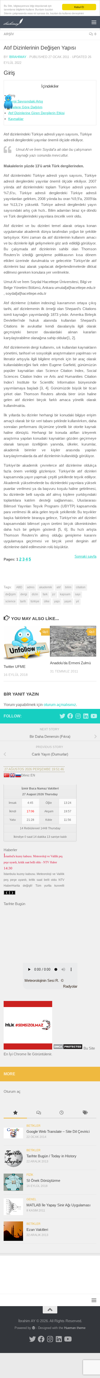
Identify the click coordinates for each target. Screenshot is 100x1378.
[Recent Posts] (61, 1113)
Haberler (10, 850)
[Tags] (85, 1113)
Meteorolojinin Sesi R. (42, 980)
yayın (67, 601)
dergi (23, 594)
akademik (45, 587)
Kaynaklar (16, 119)
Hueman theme (74, 1328)
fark (45, 594)
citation (80, 587)
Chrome (20, 1054)
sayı (77, 594)
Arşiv (9, 34)
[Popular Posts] (15, 1113)
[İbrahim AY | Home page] (17, 22)
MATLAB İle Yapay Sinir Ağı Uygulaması (58, 1205)
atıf (58, 587)
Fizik (29, 1174)
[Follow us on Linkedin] (86, 716)
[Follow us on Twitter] (62, 716)
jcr (53, 594)
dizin (35, 594)
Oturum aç (12, 1091)
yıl (77, 601)
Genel (31, 1199)
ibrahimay (17, 57)
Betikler (33, 1125)
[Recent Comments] (38, 1113)
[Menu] (94, 22)
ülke (47, 601)
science (10, 601)
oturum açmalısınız (60, 705)
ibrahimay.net (14, 954)
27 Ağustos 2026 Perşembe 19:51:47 (34, 769)
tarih (23, 601)
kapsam (65, 594)
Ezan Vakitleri (37, 1229)
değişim (10, 594)
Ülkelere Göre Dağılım (25, 107)
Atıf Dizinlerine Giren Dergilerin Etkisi (36, 113)
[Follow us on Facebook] (70, 716)
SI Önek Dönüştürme (43, 1180)
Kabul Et (79, 7)
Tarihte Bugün (14, 904)
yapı (57, 601)
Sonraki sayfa (85, 556)
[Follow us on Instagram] (78, 716)
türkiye (35, 601)
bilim (68, 587)
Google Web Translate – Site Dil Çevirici (58, 1131)
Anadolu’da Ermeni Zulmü (70, 663)
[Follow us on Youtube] (93, 716)
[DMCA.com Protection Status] (68, 1048)
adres (30, 587)
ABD (19, 587)
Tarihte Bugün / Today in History (51, 1156)
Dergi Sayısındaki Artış (25, 101)
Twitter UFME (14, 666)
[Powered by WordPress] (33, 1327)
